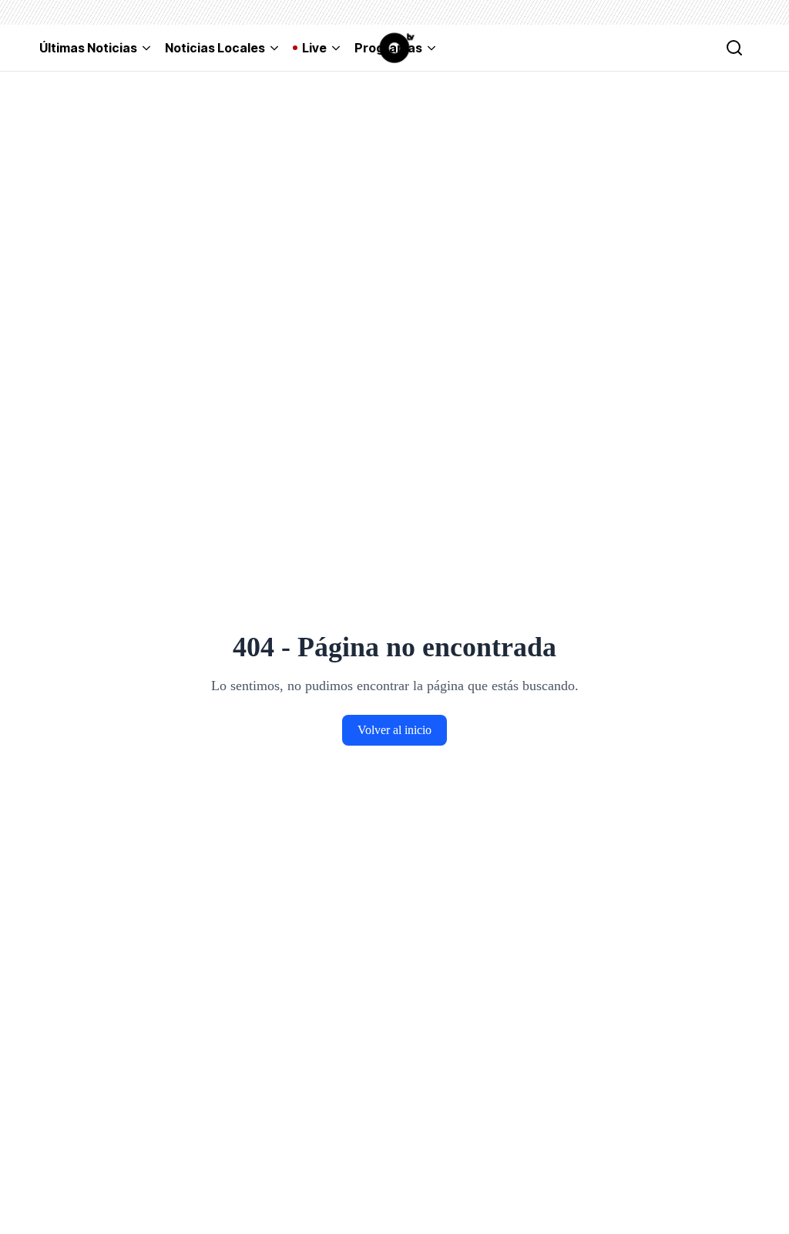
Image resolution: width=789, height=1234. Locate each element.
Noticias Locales (215, 47)
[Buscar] (734, 47)
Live (314, 47)
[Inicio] (394, 48)
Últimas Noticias (88, 47)
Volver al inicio (394, 729)
